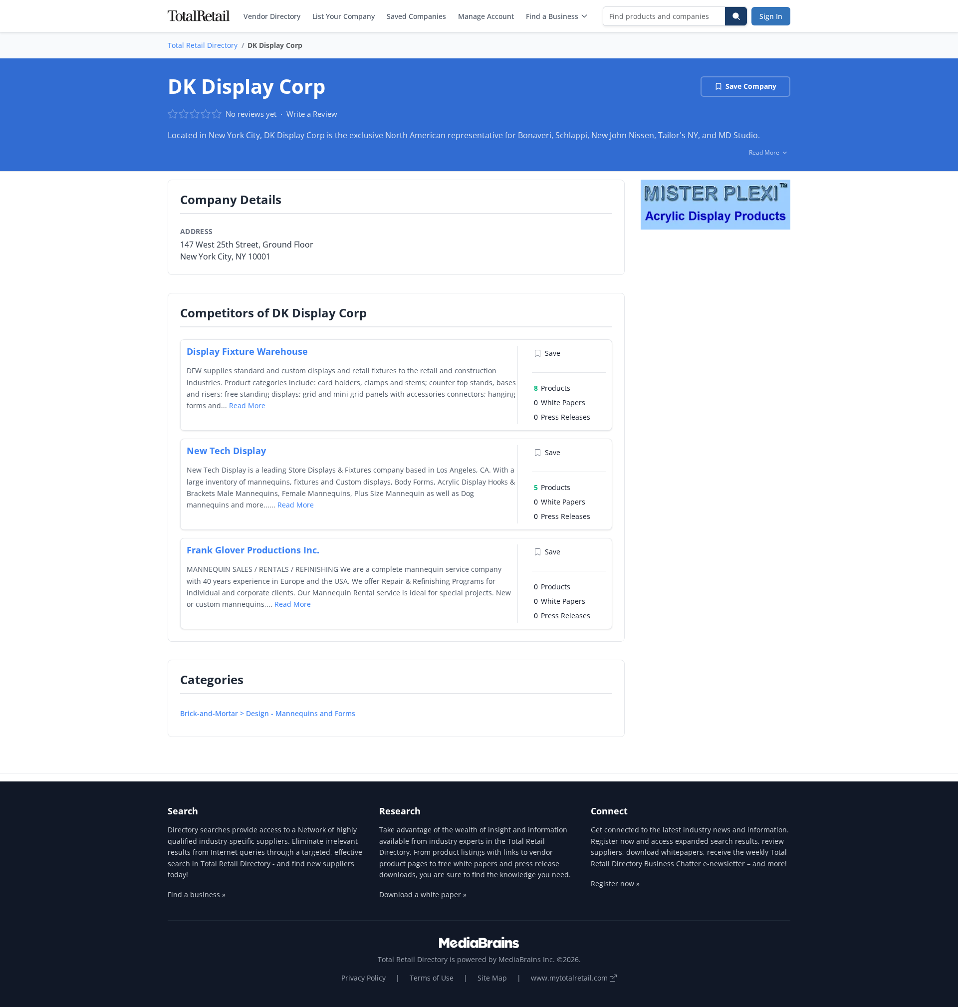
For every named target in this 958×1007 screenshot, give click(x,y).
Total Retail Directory (203, 45)
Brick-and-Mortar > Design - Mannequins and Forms (267, 713)
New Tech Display (226, 451)
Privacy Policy (363, 978)
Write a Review (311, 114)
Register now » (615, 883)
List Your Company (343, 16)
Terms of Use (432, 978)
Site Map (492, 978)
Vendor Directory (271, 16)
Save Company (750, 86)
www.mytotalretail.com (570, 978)
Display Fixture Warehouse (247, 351)
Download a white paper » (423, 894)
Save (552, 353)
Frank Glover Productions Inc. (253, 550)
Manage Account (486, 16)
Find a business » (197, 894)
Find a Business (552, 16)
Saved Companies (416, 16)
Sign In (770, 16)
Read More (247, 405)
